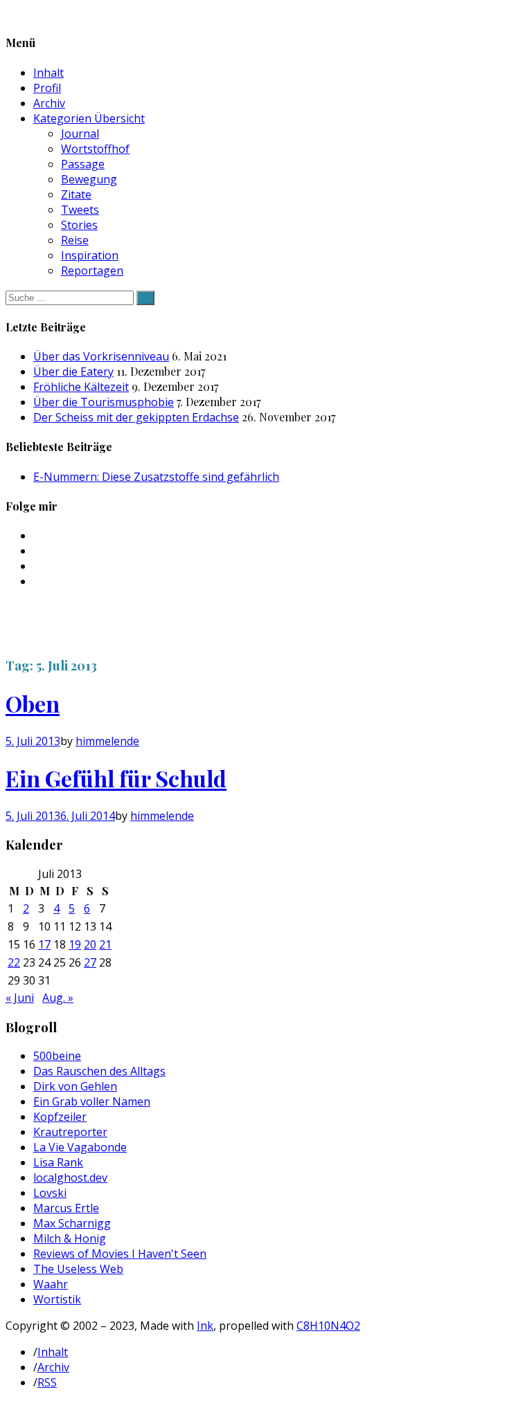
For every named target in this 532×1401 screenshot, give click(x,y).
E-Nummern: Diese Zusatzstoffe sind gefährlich (156, 476)
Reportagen (92, 270)
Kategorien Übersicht (89, 118)
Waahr (50, 1284)
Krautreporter (70, 1131)
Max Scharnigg (72, 1223)
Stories (79, 224)
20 (90, 944)
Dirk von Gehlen (75, 1086)
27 (90, 962)
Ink (205, 1325)
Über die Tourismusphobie (103, 402)
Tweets (80, 209)
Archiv (49, 103)
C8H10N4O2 (328, 1325)
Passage (83, 164)
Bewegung (89, 179)
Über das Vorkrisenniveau (101, 356)
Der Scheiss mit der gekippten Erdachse (136, 417)
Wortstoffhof (95, 148)
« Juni (20, 997)
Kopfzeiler (60, 1116)
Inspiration (89, 255)
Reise (75, 240)
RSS (47, 1382)
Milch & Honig (69, 1238)
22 (14, 962)
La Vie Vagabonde (80, 1147)
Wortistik (57, 1299)
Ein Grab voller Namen (91, 1101)
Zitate (76, 194)
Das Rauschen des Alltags (99, 1071)
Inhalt (48, 72)
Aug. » (57, 997)
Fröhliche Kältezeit (81, 386)
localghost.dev (70, 1177)
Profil (47, 87)
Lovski (49, 1192)
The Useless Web (78, 1268)
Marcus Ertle (66, 1208)
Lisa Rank (58, 1162)
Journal (80, 133)
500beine (57, 1055)
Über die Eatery (73, 371)
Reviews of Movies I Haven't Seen (119, 1253)
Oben (33, 703)
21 (105, 944)
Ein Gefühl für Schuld (116, 778)
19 (75, 944)
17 (44, 944)
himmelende (107, 741)
